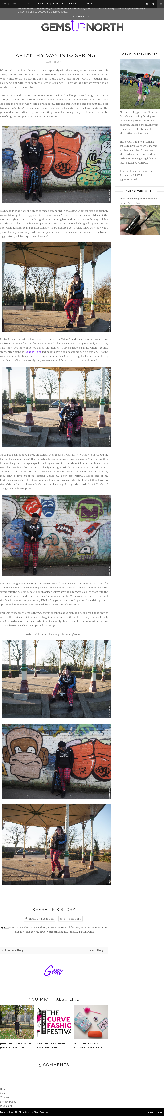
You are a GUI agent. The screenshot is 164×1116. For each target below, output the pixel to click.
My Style (40, 931)
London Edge (33, 351)
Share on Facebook (41, 919)
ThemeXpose (25, 1112)
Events (28, 4)
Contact (4, 1097)
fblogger (29, 931)
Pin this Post (72, 919)
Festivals (43, 4)
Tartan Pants (86, 931)
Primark (73, 931)
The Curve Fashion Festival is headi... (51, 1045)
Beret (83, 927)
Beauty (88, 4)
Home (3, 4)
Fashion (58, 4)
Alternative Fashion (35, 927)
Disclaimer (6, 1105)
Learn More (77, 16)
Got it (92, 16)
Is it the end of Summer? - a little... (90, 1045)
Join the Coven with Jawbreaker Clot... (15, 1045)
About (15, 4)
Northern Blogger (57, 931)
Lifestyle (73, 4)
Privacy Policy (8, 1101)
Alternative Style (57, 927)
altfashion (73, 927)
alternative (16, 927)
